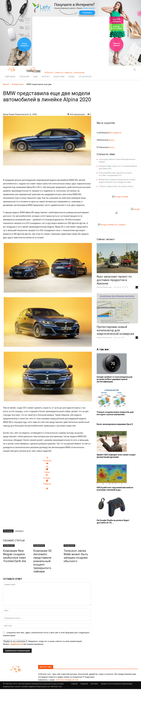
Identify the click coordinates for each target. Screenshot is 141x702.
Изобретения (58, 76)
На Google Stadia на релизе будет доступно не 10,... (113, 521)
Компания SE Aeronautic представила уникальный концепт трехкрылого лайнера (42, 561)
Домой (6, 84)
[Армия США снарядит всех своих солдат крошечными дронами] (117, 441)
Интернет (46, 76)
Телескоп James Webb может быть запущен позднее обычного (76, 556)
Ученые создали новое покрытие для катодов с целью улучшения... (115, 413)
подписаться (16, 644)
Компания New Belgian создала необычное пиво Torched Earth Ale (14, 556)
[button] (134, 70)
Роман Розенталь (16, 114)
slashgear (19, 531)
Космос (71, 76)
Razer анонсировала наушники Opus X (115, 424)
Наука (35, 76)
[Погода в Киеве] (119, 196)
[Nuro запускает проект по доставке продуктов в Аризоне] (117, 258)
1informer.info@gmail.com (67, 680)
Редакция (84, 684)
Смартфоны (10, 76)
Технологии (24, 76)
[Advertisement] (47, 170)
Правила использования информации (116, 684)
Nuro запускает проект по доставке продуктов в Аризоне (114, 280)
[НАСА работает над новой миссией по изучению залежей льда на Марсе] (117, 474)
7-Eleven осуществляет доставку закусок (116, 186)
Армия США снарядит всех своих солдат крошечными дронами (116, 456)
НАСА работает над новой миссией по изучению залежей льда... (115, 488)
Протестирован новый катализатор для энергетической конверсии (115, 330)
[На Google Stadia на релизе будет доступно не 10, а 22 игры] (117, 507)
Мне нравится (115, 133)
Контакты (94, 684)
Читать (111, 140)
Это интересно (85, 76)
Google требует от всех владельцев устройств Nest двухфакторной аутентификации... (114, 379)
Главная (74, 684)
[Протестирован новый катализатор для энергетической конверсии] (117, 308)
